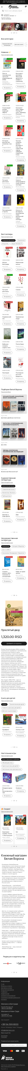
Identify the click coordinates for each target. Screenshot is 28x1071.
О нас (2, 984)
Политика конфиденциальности (10, 997)
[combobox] (14, 10)
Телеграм (4, 1037)
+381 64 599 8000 (6, 1008)
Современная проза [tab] (8, 240)
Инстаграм (4, 1035)
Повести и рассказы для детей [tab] (11, 707)
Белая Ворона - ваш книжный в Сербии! (13, 1065)
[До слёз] (14, 431)
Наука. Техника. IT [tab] (16, 243)
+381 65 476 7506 (6, 1016)
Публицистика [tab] (6, 496)
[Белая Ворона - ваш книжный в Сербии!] (14, 6)
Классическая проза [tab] (8, 486)
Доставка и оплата (6, 988)
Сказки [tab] (4, 704)
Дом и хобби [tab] (6, 549)
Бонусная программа (7, 989)
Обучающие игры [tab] (7, 762)
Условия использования (8, 995)
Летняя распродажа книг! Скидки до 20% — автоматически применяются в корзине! (14, 2)
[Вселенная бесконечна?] (14, 458)
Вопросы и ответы (6, 986)
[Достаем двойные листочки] (14, 404)
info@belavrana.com (8, 1030)
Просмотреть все (7, 55)
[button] (25, 6)
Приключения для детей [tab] (17, 704)
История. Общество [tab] (18, 546)
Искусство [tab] (5, 243)
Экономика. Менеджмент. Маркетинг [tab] (13, 553)
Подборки (4, 991)
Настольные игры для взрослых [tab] (11, 769)
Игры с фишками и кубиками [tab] (10, 759)
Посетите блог (6, 392)
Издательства (5, 993)
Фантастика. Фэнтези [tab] (8, 492)
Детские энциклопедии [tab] (9, 711)
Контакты (4, 999)
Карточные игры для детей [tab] (10, 766)
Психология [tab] (21, 240)
